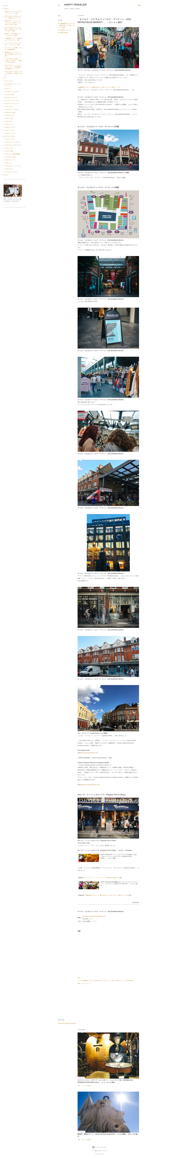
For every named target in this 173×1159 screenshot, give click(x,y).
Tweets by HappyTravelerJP (67, 1023)
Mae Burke (104, 1150)
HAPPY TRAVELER (75, 4)
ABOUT (6, 175)
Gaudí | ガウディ (10, 139)
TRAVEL (6, 8)
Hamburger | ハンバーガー (13, 166)
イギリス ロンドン (86, 983)
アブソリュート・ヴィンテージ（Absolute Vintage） (101, 877)
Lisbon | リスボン (10, 130)
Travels (72, 8)
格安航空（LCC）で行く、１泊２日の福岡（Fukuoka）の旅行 (13, 54)
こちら (91, 919)
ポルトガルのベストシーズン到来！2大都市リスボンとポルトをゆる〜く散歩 (13, 28)
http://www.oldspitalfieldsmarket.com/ (94, 916)
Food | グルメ (9, 169)
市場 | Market (64, 32)
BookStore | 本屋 (10, 157)
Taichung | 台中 (9, 115)
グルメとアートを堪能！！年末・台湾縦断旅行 (13, 48)
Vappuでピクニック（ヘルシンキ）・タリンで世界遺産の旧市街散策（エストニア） (13, 66)
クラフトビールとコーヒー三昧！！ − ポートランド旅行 (13, 44)
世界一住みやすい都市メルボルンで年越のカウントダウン (13, 17)
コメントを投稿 (86, 1085)
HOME (6, 5)
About (78, 8)
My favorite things (9, 136)
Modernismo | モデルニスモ (13, 145)
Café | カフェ (9, 163)
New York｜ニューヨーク (12, 100)
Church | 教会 (9, 151)
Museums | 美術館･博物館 (12, 154)
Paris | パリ (8, 88)
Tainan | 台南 (9, 118)
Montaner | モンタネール (12, 142)
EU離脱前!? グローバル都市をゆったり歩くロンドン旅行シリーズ (99, 87)
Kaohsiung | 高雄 (10, 112)
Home (66, 8)
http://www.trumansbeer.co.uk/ (90, 784)
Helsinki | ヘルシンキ (11, 97)
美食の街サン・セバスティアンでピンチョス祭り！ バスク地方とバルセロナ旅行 (13, 22)
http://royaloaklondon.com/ (89, 753)
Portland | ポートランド (12, 103)
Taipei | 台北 (8, 121)
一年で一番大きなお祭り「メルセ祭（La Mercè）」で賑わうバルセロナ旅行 (13, 60)
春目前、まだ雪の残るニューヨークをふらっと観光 (13, 34)
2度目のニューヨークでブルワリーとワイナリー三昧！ (13, 12)
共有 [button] (59, 15)
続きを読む (16, 201)
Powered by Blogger (100, 1147)
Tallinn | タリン (9, 124)
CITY (5, 78)
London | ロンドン (65, 30)
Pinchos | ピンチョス (11, 172)
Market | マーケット (11, 160)
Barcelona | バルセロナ (12, 91)
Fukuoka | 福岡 (9, 94)
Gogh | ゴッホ (9, 148)
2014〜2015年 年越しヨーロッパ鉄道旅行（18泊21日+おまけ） (13, 73)
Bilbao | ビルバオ (10, 127)
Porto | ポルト (9, 106)
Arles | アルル (9, 81)
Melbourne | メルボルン (12, 109)
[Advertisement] (108, 1002)
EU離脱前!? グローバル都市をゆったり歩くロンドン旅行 (67, 25)
